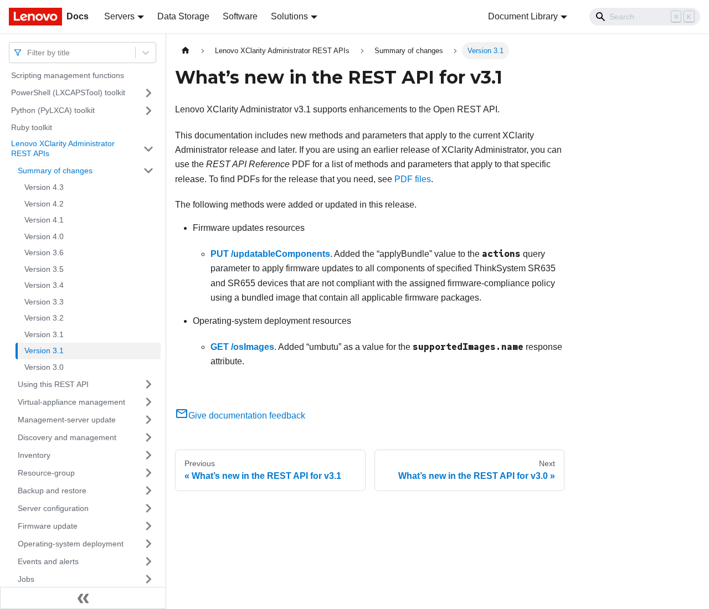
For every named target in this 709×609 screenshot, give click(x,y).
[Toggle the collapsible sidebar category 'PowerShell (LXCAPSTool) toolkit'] (148, 93)
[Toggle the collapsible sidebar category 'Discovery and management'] (148, 437)
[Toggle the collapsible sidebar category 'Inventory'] (148, 455)
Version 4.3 (44, 187)
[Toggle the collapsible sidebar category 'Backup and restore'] (148, 490)
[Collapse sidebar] (83, 598)
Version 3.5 (44, 269)
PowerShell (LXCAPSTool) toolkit (68, 92)
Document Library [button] (523, 16)
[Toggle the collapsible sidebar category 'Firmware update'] (148, 526)
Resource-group (46, 472)
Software (240, 16)
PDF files (412, 179)
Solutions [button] (289, 16)
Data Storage (183, 16)
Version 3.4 (44, 285)
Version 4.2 (44, 203)
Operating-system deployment (71, 543)
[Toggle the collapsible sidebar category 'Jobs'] (148, 579)
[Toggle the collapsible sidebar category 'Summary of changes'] (148, 170)
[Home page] (185, 50)
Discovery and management (67, 436)
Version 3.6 (44, 252)
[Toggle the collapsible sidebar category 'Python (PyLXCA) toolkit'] (148, 111)
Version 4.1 (44, 219)
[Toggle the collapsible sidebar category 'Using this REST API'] (148, 384)
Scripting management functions (67, 75)
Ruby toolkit (31, 127)
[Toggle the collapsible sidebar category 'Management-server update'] (148, 420)
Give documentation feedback (246, 415)
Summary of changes (55, 170)
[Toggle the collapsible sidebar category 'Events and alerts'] (148, 561)
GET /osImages (242, 347)
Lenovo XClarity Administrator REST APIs (63, 148)
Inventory (34, 454)
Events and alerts (48, 560)
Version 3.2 (44, 317)
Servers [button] (119, 16)
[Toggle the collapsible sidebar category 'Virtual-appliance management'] (148, 402)
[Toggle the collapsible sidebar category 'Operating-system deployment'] (148, 544)
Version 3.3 (44, 301)
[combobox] (28, 52)
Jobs (26, 578)
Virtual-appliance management (71, 401)
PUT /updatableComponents (270, 254)
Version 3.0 (44, 367)
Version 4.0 (44, 236)
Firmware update (48, 525)
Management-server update (67, 419)
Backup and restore (52, 490)
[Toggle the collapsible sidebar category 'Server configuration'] (148, 508)
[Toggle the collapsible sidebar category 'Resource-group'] (148, 473)
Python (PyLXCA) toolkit (53, 110)
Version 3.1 (44, 334)
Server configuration (53, 507)
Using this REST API (53, 383)
